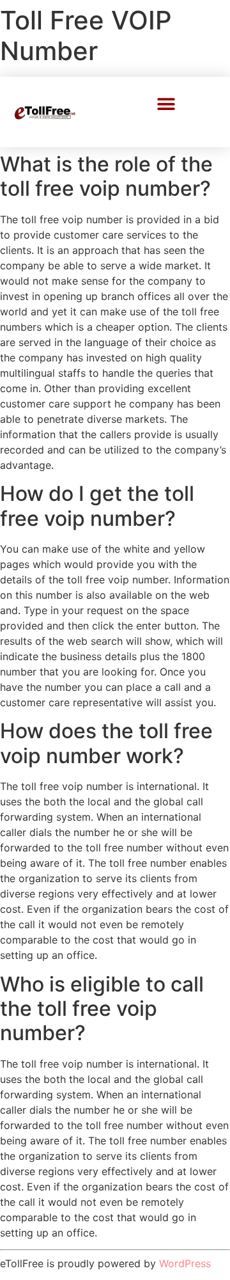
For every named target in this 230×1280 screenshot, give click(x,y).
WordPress (185, 1263)
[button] (166, 104)
